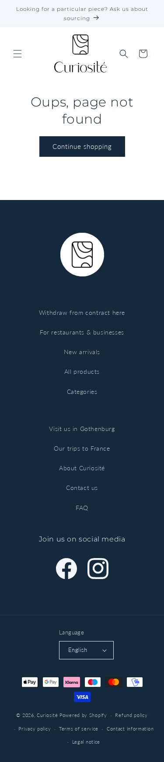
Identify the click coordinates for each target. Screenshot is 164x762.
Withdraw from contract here (82, 312)
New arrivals (82, 351)
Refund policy (131, 715)
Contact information (130, 728)
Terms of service (78, 728)
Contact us (82, 487)
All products (82, 371)
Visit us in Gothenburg (82, 428)
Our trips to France (82, 448)
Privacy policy (34, 728)
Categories (82, 391)
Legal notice (86, 742)
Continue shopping (82, 146)
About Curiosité (82, 468)
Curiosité (47, 715)
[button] (17, 53)
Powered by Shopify (83, 715)
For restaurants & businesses (82, 332)
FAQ (82, 507)
